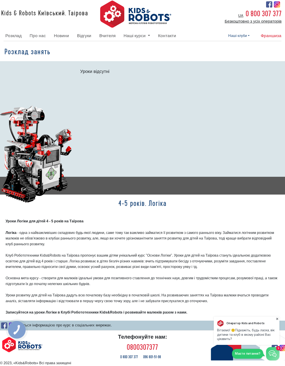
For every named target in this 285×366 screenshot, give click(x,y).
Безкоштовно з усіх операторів (253, 21)
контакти (167, 35)
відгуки (84, 35)
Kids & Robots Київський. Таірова (44, 13)
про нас (38, 35)
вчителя (107, 35)
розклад (13, 35)
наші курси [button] (135, 35)
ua (240, 16)
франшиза (271, 35)
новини (61, 35)
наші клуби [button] (237, 36)
